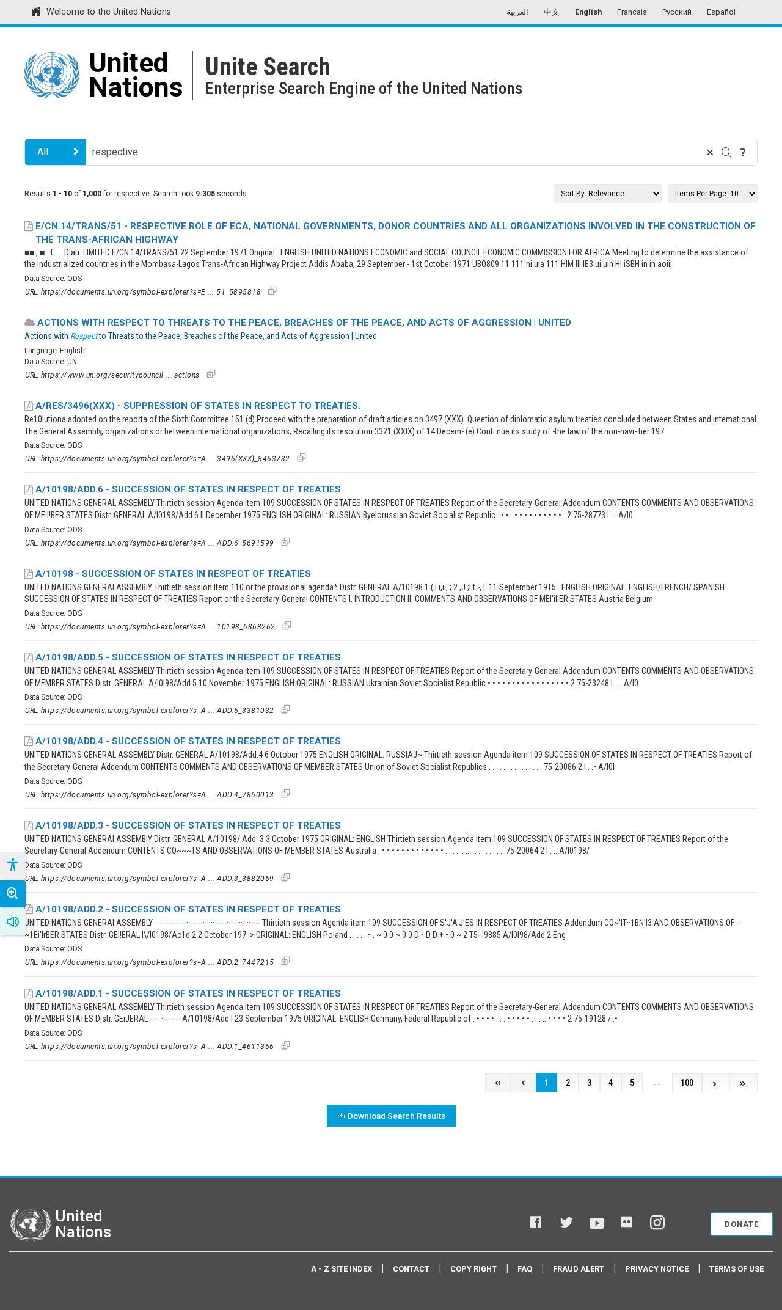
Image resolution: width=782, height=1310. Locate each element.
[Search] (726, 152)
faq (524, 1268)
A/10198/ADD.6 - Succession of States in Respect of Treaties (188, 489)
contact (411, 1268)
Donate (742, 1224)
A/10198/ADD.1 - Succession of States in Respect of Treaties (188, 993)
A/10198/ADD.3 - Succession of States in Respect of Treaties (188, 825)
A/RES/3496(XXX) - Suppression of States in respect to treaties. (197, 405)
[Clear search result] (710, 152)
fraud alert (578, 1268)
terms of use (736, 1268)
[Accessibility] (12, 865)
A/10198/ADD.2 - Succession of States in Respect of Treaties (188, 909)
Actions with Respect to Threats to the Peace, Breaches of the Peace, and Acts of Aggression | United (304, 322)
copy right (473, 1268)
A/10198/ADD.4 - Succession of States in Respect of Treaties (188, 741)
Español (721, 11)
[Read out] (13, 922)
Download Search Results (396, 1116)
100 (687, 1083)
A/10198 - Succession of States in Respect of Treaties (173, 573)
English (588, 11)
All (42, 152)
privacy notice (657, 1268)
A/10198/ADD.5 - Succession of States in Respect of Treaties (188, 657)
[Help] (743, 152)
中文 (552, 11)
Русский (677, 11)
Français (632, 11)
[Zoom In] (13, 893)
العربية (517, 11)
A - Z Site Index (341, 1268)
